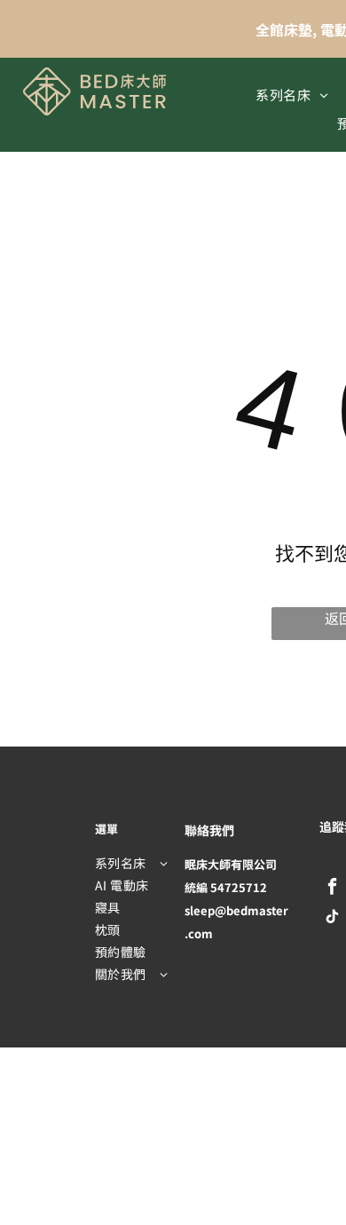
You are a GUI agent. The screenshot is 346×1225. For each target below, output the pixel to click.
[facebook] (332, 888)
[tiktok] (332, 919)
